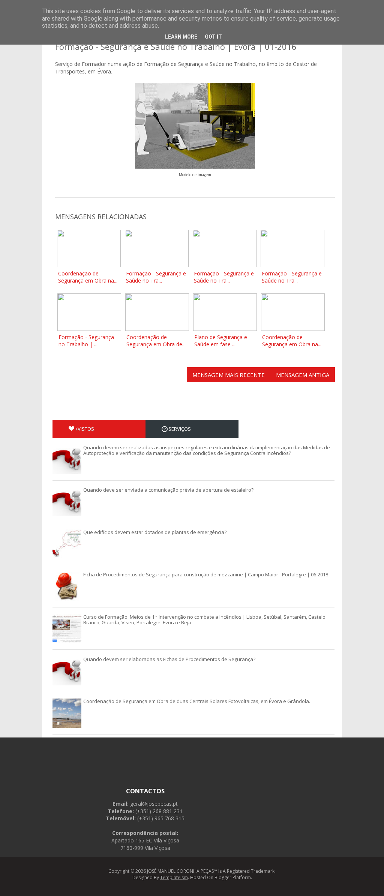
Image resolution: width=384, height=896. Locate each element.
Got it (213, 37)
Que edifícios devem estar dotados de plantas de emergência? (154, 532)
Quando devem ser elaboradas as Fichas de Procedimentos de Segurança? (169, 659)
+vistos (84, 428)
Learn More (181, 37)
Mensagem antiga (302, 374)
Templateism (174, 877)
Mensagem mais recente (228, 374)
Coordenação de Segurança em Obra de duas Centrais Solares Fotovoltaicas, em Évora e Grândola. (196, 701)
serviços (179, 428)
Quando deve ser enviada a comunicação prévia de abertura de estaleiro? (168, 489)
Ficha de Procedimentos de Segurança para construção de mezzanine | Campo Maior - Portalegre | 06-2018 (205, 574)
